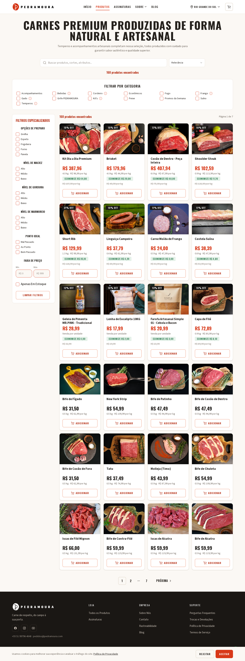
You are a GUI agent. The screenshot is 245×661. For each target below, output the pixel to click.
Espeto (25, 139)
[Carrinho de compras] (229, 7)
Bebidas (61, 93)
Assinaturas (122, 7)
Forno (24, 149)
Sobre (139, 7)
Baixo (24, 179)
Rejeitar (205, 654)
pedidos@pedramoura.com (48, 636)
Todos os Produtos (99, 613)
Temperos (27, 103)
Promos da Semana (175, 98)
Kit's (95, 98)
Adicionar (82, 193)
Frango (204, 93)
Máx (35, 267)
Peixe (132, 98)
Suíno (203, 98)
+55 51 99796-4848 (21, 636)
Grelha (24, 134)
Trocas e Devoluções (201, 619)
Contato (144, 619)
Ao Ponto (26, 247)
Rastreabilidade (148, 626)
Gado (24, 98)
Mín (17, 267)
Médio (24, 174)
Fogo (167, 93)
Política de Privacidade (202, 626)
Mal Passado (27, 242)
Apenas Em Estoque (33, 284)
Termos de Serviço (200, 632)
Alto (23, 169)
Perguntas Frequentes (202, 613)
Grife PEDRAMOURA (67, 98)
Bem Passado (28, 252)
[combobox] (187, 62)
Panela (24, 154)
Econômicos (135, 93)
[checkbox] (18, 93)
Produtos (103, 7)
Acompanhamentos (32, 93)
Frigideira (26, 144)
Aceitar (224, 654)
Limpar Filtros (33, 295)
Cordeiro (98, 93)
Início (87, 7)
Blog (154, 7)
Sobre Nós (145, 613)
